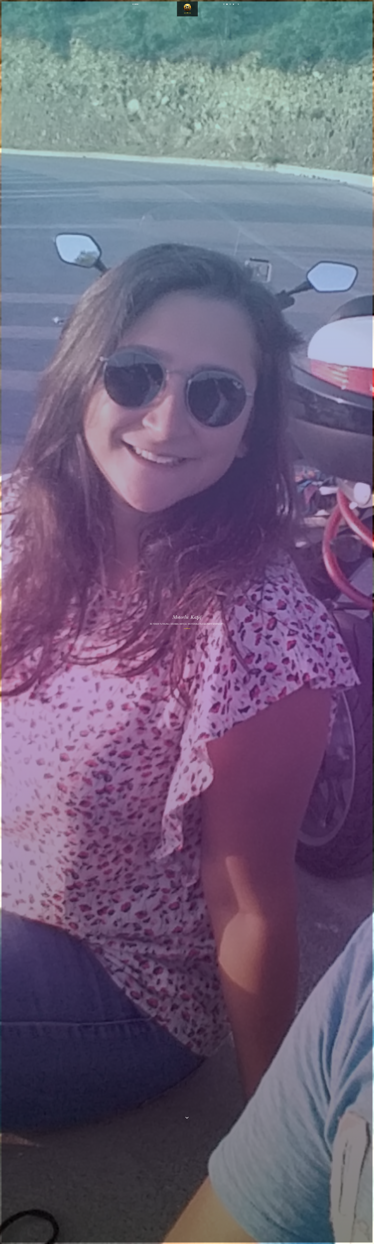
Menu (136, 4)
